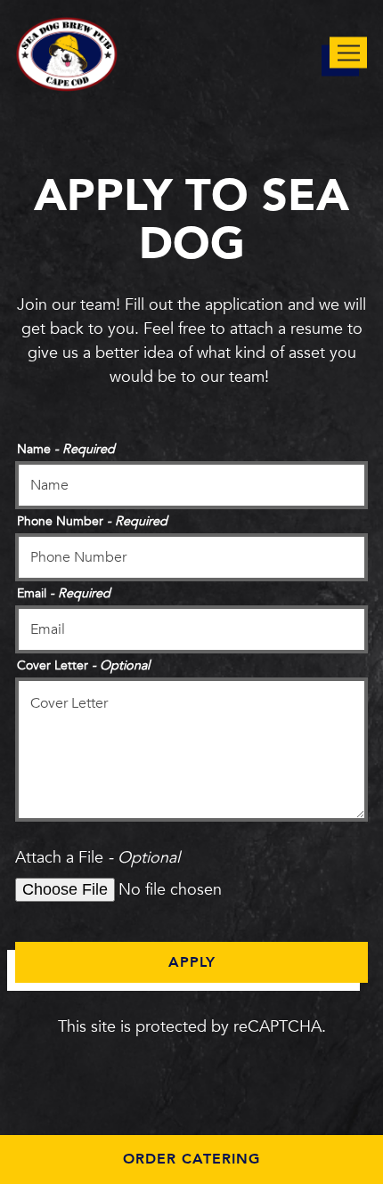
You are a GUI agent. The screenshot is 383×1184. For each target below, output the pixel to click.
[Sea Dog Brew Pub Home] (66, 53)
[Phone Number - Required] (191, 557)
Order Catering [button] (191, 1159)
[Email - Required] (191, 629)
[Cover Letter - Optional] (191, 749)
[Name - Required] (191, 485)
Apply (192, 962)
